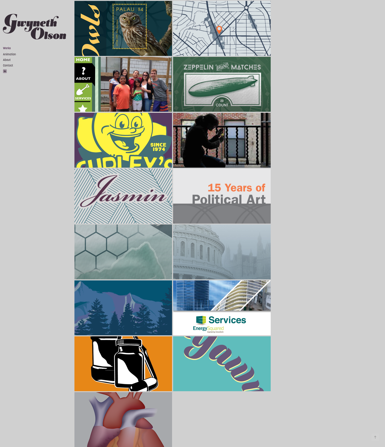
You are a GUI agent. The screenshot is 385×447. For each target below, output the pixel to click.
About (7, 60)
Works (7, 48)
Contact (8, 65)
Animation (9, 54)
